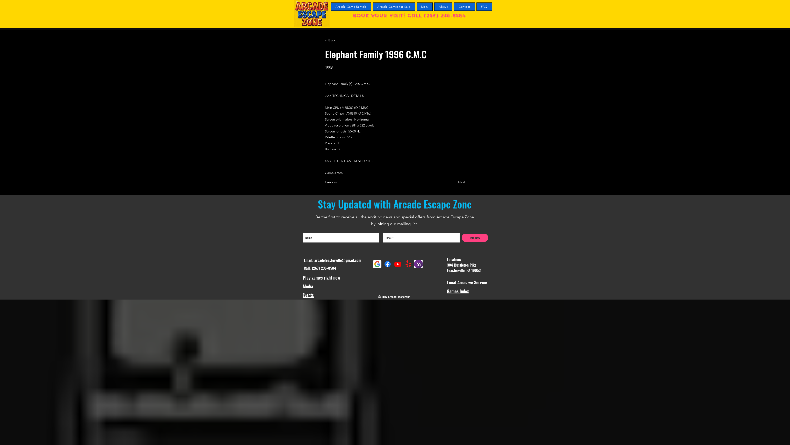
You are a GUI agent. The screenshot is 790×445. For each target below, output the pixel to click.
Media (308, 286)
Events (308, 295)
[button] (338, 40)
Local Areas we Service (467, 282)
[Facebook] (387, 264)
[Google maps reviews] (377, 264)
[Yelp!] (408, 264)
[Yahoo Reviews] (418, 264)
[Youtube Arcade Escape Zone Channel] (398, 264)
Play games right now (321, 277)
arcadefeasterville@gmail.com (337, 260)
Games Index (458, 291)
